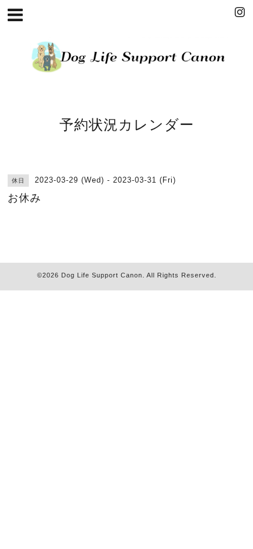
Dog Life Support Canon (101, 275)
